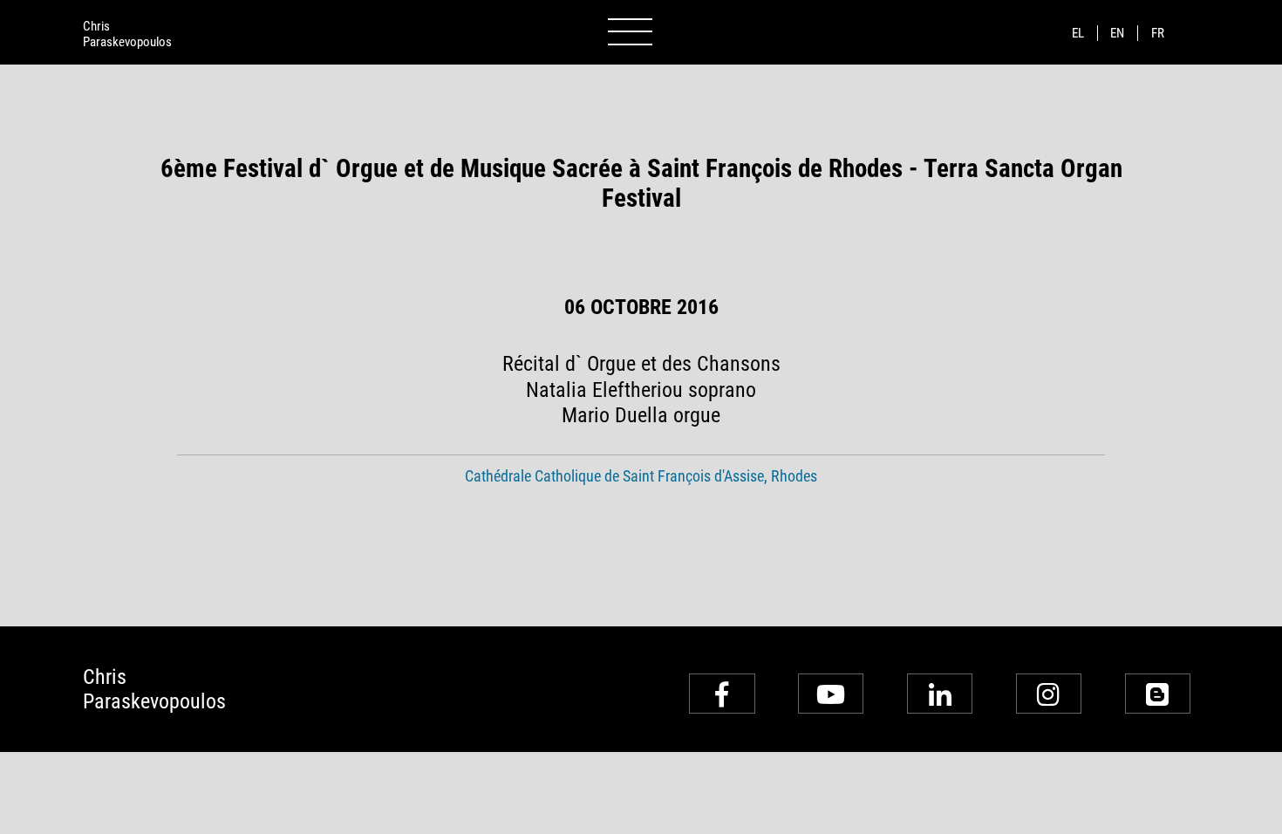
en (1117, 33)
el (1078, 33)
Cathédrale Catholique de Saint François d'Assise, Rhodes (641, 476)
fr (1157, 33)
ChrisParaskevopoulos (127, 34)
